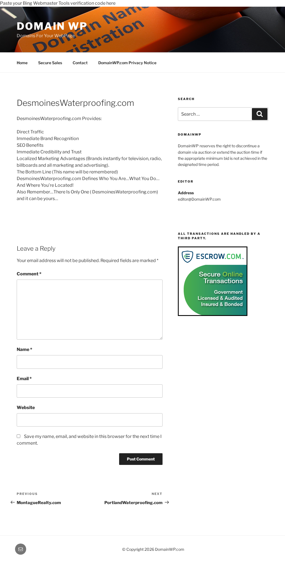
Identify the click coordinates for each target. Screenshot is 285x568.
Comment (29, 273)
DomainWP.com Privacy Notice (127, 62)
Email (24, 378)
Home (22, 62)
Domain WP (52, 26)
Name (24, 349)
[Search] (259, 114)
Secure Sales (50, 62)
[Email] (20, 549)
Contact (80, 62)
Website (26, 407)
